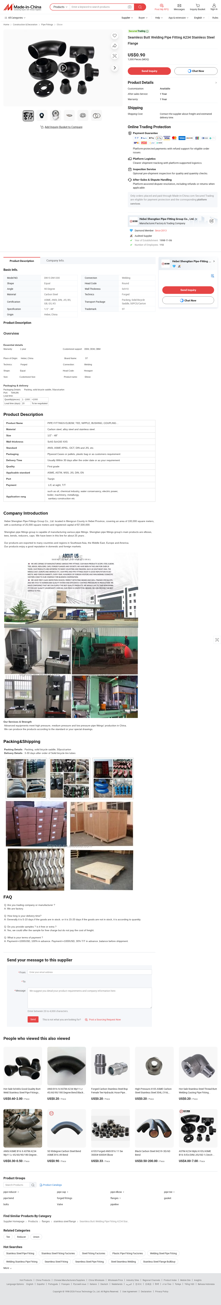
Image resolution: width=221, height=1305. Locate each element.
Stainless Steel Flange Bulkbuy (159, 1261)
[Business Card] (212, 275)
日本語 (148, 1284)
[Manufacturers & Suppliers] (22, 7)
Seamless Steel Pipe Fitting (89, 1261)
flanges (114, 1198)
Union (36, 1236)
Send (33, 1019)
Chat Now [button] (198, 71)
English (29, 1284)
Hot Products (26, 1280)
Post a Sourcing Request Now (103, 1019)
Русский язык (79, 1284)
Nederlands (117, 1284)
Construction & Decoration (25, 24)
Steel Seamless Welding (123, 1261)
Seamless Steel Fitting (56, 1261)
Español (41, 1284)
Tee (8, 1236)
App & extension (177, 17)
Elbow (60, 24)
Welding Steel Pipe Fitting (163, 1253)
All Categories (15, 17)
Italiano (93, 1284)
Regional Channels (151, 1280)
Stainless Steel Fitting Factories (58, 1253)
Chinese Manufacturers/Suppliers (69, 1280)
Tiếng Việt (189, 1284)
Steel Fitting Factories (93, 1253)
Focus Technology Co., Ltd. (88, 1291)
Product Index (170, 1280)
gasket (167, 1198)
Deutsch (104, 1284)
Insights (197, 1280)
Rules (215, 17)
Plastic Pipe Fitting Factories (127, 1253)
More (6, 1268)
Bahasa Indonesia (206, 1284)
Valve (60, 1204)
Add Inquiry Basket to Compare (63, 127)
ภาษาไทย (166, 1284)
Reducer (21, 1236)
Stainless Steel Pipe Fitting (20, 1253)
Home (6, 24)
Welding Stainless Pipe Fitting (21, 1261)
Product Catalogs (52, 1184)
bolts (6, 1204)
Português (53, 1284)
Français (65, 1284)
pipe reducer (10, 1192)
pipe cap (61, 1192)
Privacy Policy (161, 1291)
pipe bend (8, 1198)
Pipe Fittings (47, 24)
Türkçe (178, 1284)
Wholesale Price (115, 1280)
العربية (129, 1284)
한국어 (138, 1284)
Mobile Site (185, 1280)
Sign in (214, 9)
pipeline (114, 1204)
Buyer (142, 17)
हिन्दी (157, 1284)
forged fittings (64, 1198)
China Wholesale (96, 1280)
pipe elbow (116, 1192)
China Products (43, 1280)
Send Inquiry (149, 71)
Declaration (146, 1291)
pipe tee (168, 1192)
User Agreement (129, 1291)
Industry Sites (132, 1280)
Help (157, 17)
